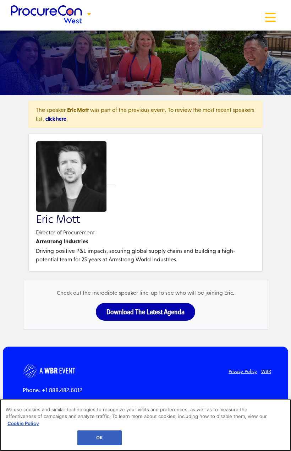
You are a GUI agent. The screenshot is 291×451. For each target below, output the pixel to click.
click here (55, 119)
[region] (145, 425)
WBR (266, 371)
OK (99, 437)
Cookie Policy (23, 423)
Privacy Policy (243, 371)
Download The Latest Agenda (145, 312)
